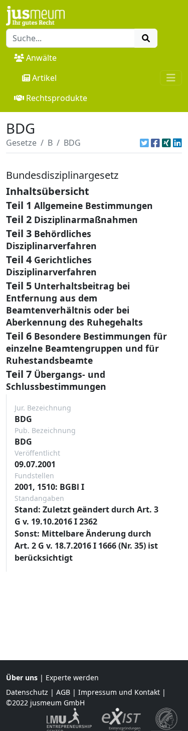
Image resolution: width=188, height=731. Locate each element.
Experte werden (72, 677)
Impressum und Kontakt (119, 692)
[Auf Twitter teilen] (144, 143)
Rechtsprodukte (56, 97)
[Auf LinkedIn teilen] (177, 143)
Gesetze (21, 142)
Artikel (44, 77)
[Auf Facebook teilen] (155, 143)
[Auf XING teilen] (166, 143)
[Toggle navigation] (171, 77)
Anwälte (41, 57)
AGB (63, 692)
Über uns (22, 677)
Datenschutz (27, 692)
